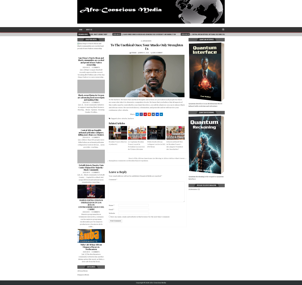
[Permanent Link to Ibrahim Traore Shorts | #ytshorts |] (118, 133)
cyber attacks (122, 118)
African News (147, 41)
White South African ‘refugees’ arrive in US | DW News (156, 144)
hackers (131, 118)
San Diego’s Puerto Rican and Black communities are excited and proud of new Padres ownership (91, 61)
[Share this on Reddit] (149, 114)
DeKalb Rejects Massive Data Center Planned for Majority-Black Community (91, 167)
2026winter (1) (194, 189)
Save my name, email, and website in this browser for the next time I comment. (140, 217)
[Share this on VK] (153, 114)
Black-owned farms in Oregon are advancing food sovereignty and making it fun (91, 97)
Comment (113, 179)
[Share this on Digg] (157, 114)
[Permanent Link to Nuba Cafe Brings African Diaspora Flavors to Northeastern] (91, 236)
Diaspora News (83, 275)
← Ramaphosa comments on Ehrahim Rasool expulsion (127, 161)
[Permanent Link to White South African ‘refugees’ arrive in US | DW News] (156, 133)
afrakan (133, 53)
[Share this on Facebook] (141, 114)
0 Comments (96, 67)
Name (111, 205)
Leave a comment (157, 53)
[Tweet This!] (137, 114)
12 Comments (96, 212)
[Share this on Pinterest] (145, 114)
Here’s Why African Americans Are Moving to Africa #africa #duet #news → (158, 158)
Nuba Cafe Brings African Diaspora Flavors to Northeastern (91, 246)
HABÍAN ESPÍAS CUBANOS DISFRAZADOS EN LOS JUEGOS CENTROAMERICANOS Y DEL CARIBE (91, 205)
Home (80, 29)
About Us (89, 29)
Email (111, 209)
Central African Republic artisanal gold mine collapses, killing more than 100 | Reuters (91, 132)
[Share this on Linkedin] (161, 114)
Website (112, 213)
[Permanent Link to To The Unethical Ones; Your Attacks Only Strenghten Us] (147, 76)
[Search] (223, 29)
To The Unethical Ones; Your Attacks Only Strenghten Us (147, 47)
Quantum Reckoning (196, 177)
